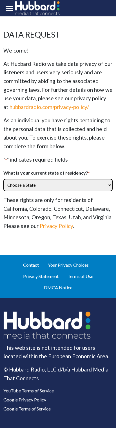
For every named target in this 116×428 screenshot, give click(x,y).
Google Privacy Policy (24, 399)
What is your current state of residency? (46, 172)
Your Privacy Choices (68, 265)
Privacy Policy (56, 226)
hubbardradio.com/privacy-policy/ (49, 107)
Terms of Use (80, 276)
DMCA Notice (58, 287)
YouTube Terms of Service (28, 390)
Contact (31, 265)
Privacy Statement (41, 276)
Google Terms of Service (27, 408)
